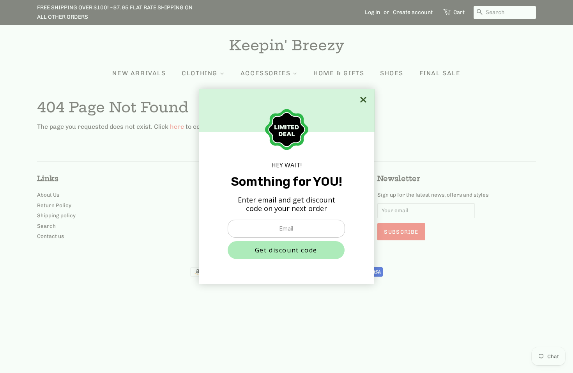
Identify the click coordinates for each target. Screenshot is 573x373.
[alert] (286, 186)
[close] (363, 100)
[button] (286, 250)
